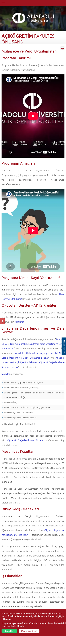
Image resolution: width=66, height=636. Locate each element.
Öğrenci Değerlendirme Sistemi (25, 440)
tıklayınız (6, 619)
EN (61, 9)
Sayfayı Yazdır (62, 48)
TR (55, 9)
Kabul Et (9, 631)
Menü (3, 3)
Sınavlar (6, 373)
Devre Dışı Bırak (29, 631)
